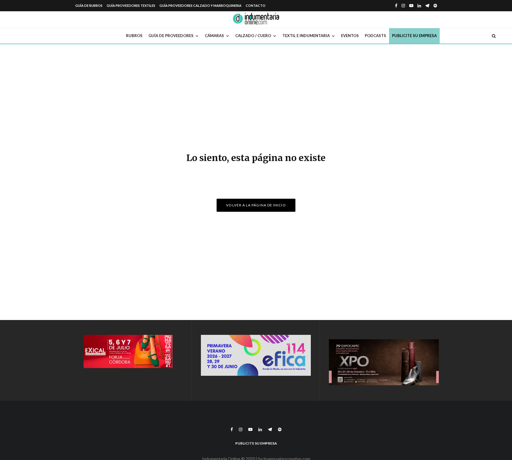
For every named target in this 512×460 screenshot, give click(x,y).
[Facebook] (396, 6)
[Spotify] (435, 6)
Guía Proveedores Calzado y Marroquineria (200, 5)
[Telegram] (427, 6)
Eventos (350, 35)
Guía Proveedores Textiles (131, 5)
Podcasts (375, 35)
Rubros (134, 35)
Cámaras (214, 35)
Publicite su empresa (414, 35)
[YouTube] (411, 6)
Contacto (255, 5)
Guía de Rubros (89, 5)
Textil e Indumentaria (306, 35)
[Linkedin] (419, 6)
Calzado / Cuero (253, 35)
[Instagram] (403, 6)
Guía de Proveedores (170, 35)
